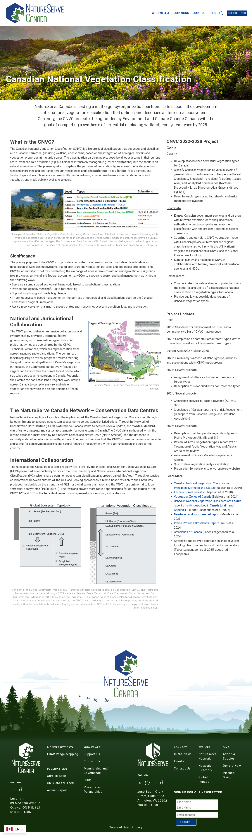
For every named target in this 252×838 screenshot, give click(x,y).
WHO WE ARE (161, 13)
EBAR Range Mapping (62, 754)
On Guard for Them (61, 783)
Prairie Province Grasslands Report (196, 523)
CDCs (88, 780)
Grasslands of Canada (188, 532)
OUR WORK (181, 13)
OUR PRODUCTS (204, 13)
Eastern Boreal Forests (189, 492)
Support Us (92, 754)
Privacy (137, 827)
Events (179, 761)
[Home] (39, 13)
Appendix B (181, 510)
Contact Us (92, 761)
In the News (183, 754)
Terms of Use (119, 827)
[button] (221, 13)
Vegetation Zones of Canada (192, 496)
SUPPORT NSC (237, 13)
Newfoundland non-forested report (197, 514)
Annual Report (57, 790)
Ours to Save (56, 776)
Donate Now (232, 765)
